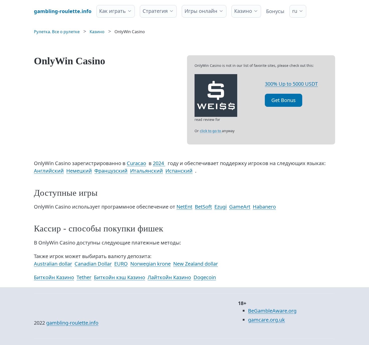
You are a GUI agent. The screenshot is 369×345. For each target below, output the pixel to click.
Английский (49, 170)
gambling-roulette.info (72, 322)
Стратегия (155, 11)
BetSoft (203, 206)
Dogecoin (205, 277)
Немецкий (79, 170)
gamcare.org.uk (266, 319)
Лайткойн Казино (169, 277)
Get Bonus (283, 100)
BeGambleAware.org (272, 310)
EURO (121, 263)
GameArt (239, 206)
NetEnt (184, 206)
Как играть (112, 11)
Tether (84, 277)
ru (294, 11)
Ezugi (220, 206)
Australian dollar (53, 263)
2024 (159, 163)
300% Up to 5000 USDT (291, 83)
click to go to (211, 130)
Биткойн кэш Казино (119, 277)
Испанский (179, 170)
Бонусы (275, 11)
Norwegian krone (150, 263)
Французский (111, 170)
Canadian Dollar (93, 263)
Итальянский (146, 170)
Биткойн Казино (54, 277)
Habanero (264, 206)
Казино (243, 11)
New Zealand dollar (195, 263)
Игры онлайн (200, 11)
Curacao (136, 163)
